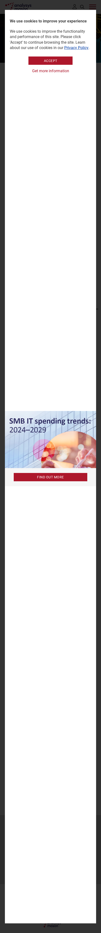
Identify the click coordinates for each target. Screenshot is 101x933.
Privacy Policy (76, 47)
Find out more (50, 477)
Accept (50, 61)
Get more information (50, 71)
